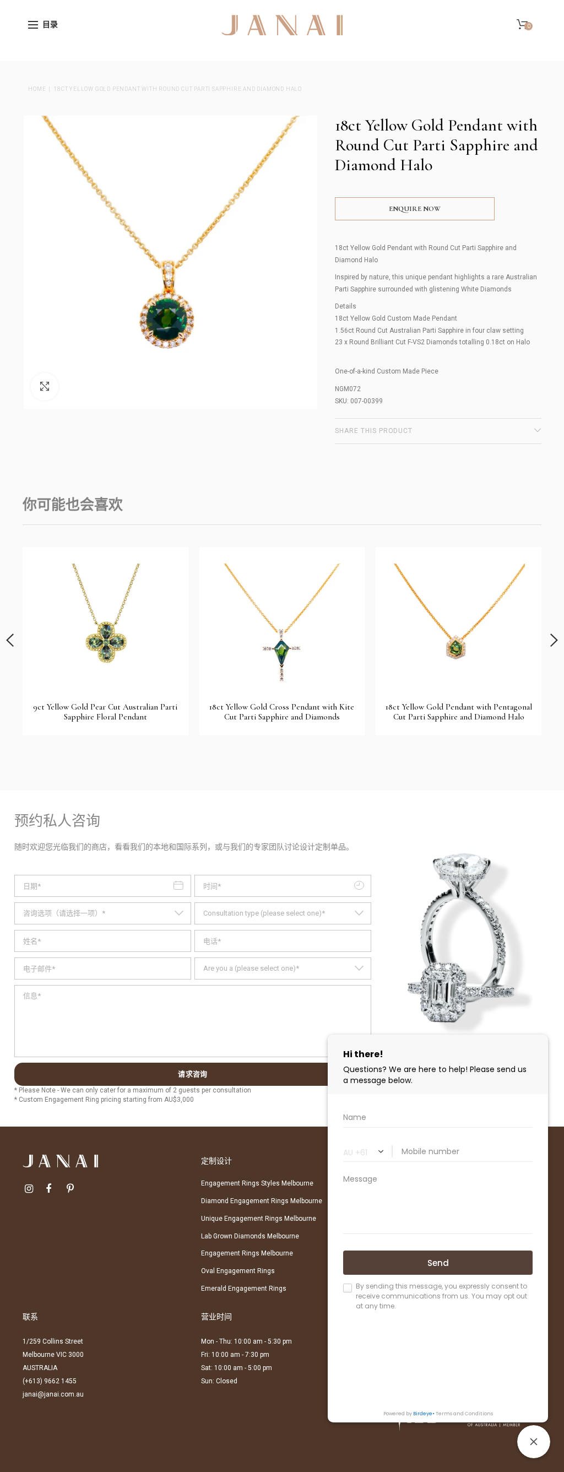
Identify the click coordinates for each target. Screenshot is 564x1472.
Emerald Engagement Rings (243, 1288)
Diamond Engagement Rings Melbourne (261, 1201)
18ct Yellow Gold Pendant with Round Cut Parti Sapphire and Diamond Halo (177, 89)
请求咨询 (192, 1074)
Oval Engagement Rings (238, 1271)
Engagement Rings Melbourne (247, 1253)
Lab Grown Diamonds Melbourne (250, 1236)
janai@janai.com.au (53, 1394)
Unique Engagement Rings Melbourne (258, 1218)
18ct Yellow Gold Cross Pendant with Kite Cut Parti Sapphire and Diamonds (281, 712)
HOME (37, 89)
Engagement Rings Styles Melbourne (257, 1183)
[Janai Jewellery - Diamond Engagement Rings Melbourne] (282, 24)
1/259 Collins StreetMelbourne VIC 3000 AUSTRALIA (53, 1355)
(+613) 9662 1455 (50, 1381)
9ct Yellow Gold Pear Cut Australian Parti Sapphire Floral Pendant (105, 712)
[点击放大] (44, 387)
